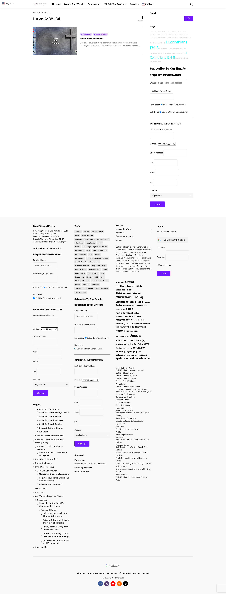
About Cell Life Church (48, 409)
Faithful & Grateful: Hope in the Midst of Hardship (56, 521)
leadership (79, 277)
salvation (95, 285)
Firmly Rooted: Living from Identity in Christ (56, 528)
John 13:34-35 (93, 273)
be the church (97, 232)
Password (161, 257)
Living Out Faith (92, 277)
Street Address (156, 153)
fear (90, 254)
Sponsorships (41, 547)
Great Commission (92, 262)
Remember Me (165, 265)
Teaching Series (48, 510)
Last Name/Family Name (161, 129)
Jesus (105, 269)
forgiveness (79, 258)
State (152, 172)
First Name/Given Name (160, 91)
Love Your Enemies (91, 38)
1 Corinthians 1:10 (168, 53)
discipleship (90, 243)
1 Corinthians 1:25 (179, 32)
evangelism (79, 250)
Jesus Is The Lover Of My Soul (45, 239)
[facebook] (100, 583)
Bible (77, 235)
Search (153, 13)
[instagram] (106, 583)
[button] (148, 4)
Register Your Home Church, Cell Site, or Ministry (54, 479)
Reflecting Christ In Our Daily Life (47, 231)
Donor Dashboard (43, 463)
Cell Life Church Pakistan (51, 420)
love (102, 277)
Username (161, 247)
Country (153, 190)
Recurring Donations (83, 468)
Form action (155, 104)
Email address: (156, 83)
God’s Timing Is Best (41, 233)
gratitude (79, 262)
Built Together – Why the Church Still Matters (55, 514)
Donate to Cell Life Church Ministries (50, 447)
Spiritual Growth (101, 288)
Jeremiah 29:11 (94, 269)
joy (102, 273)
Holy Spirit (96, 266)
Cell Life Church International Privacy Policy (49, 441)
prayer (77, 285)
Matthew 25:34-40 (82, 281)
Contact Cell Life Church (51, 428)
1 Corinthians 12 (166, 35)
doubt (100, 243)
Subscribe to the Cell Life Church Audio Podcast (51, 504)
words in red (80, 292)
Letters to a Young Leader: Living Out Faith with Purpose (57, 535)
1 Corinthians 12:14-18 (158, 43)
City (151, 162)
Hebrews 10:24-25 (82, 266)
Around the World (123, 229)
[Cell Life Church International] (40, 4)
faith (88, 250)
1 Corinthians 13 (160, 38)
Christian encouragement (85, 239)
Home (35, 12)
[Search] (188, 18)
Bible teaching (87, 235)
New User (39, 492)
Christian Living (103, 239)
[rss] (119, 583)
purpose (86, 285)
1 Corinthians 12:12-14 (156, 32)
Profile (118, 432)
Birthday (153, 143)
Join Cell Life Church (47, 471)
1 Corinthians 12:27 (165, 49)
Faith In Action (80, 254)
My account (40, 488)
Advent (86, 232)
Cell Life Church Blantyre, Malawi (55, 412)
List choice (154, 112)
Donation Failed (122, 400)
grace (105, 258)
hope (104, 266)
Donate (119, 240)
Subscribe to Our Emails (51, 484)
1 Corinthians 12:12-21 (181, 58)
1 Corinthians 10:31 (176, 35)
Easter (77, 247)
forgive (97, 254)
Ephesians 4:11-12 (100, 247)
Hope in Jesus (80, 269)
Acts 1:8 (78, 232)
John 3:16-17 (80, 273)
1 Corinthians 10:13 (180, 53)
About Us (135, 271)
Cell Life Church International (49, 436)
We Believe (44, 432)
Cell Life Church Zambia (50, 424)
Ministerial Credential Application (55, 474)
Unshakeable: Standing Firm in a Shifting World (58, 542)
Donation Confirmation (46, 459)
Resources (42, 500)
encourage (87, 247)
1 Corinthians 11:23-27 (178, 49)
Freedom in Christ (94, 258)
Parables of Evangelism (43, 236)
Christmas (79, 243)
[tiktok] (125, 583)
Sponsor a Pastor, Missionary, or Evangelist (54, 454)
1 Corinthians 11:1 (168, 32)
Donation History (81, 471)
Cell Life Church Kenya (50, 416)
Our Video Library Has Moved (49, 496)
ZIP (151, 182)
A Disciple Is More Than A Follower (48, 242)
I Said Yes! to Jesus (44, 467)
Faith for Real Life (100, 250)
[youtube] (113, 583)
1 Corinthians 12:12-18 (172, 38)
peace (105, 281)
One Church (96, 281)
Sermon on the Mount (84, 288)
